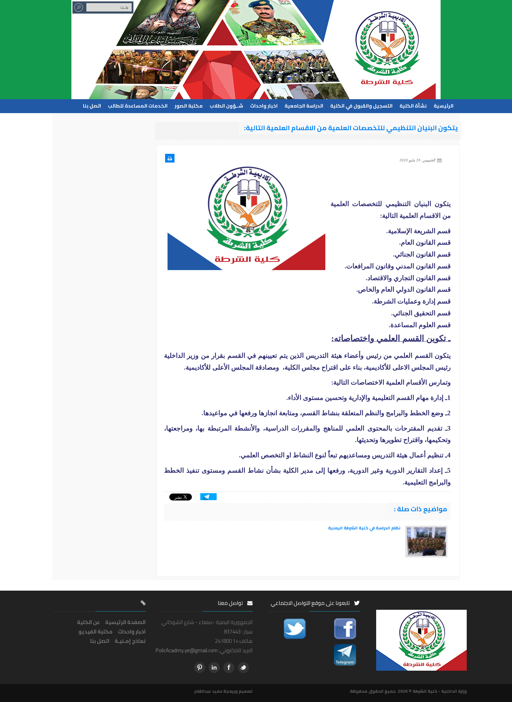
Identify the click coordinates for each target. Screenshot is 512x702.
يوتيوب (199, 667)
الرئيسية (443, 105)
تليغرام (214, 667)
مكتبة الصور (188, 105)
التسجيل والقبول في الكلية (361, 105)
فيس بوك (228, 667)
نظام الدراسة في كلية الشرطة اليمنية (364, 528)
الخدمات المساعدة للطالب (138, 105)
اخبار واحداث (264, 105)
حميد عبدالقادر (208, 691)
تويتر (243, 667)
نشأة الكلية (413, 105)
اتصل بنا (92, 105)
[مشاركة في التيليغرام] (208, 496)
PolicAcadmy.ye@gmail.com (187, 650)
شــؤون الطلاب (226, 105)
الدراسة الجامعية (304, 105)
